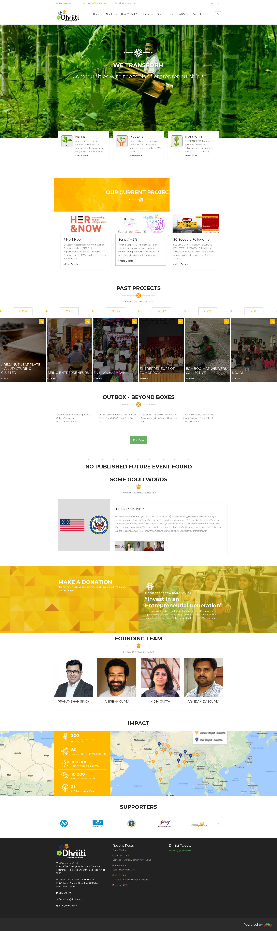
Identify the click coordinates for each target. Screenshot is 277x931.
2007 (161, 311)
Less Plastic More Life (124, 869)
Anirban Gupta (117, 701)
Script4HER (127, 239)
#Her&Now (73, 239)
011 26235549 (130, 3)
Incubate (137, 136)
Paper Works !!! (120, 850)
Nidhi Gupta (160, 701)
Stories (160, 14)
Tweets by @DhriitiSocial (180, 850)
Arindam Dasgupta (203, 701)
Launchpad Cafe (178, 14)
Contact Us (198, 14)
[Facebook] (218, 3)
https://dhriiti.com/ (67, 905)
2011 (253, 311)
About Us (110, 14)
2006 (115, 311)
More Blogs (138, 440)
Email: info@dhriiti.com (70, 899)
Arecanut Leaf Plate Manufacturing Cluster (20, 369)
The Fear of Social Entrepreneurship (130, 879)
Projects (147, 14)
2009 (207, 311)
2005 (69, 311)
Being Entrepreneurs (68, 373)
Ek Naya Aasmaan (109, 373)
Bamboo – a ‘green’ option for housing (132, 860)
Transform (193, 136)
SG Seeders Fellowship (191, 239)
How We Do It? (129, 14)
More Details (71, 264)
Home (96, 14)
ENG (70, 3)
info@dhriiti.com (99, 3)
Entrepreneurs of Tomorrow (157, 371)
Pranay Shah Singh (74, 701)
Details (6, 378)
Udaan (238, 373)
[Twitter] (212, 3)
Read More (82, 155)
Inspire (80, 136)
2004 (23, 311)
